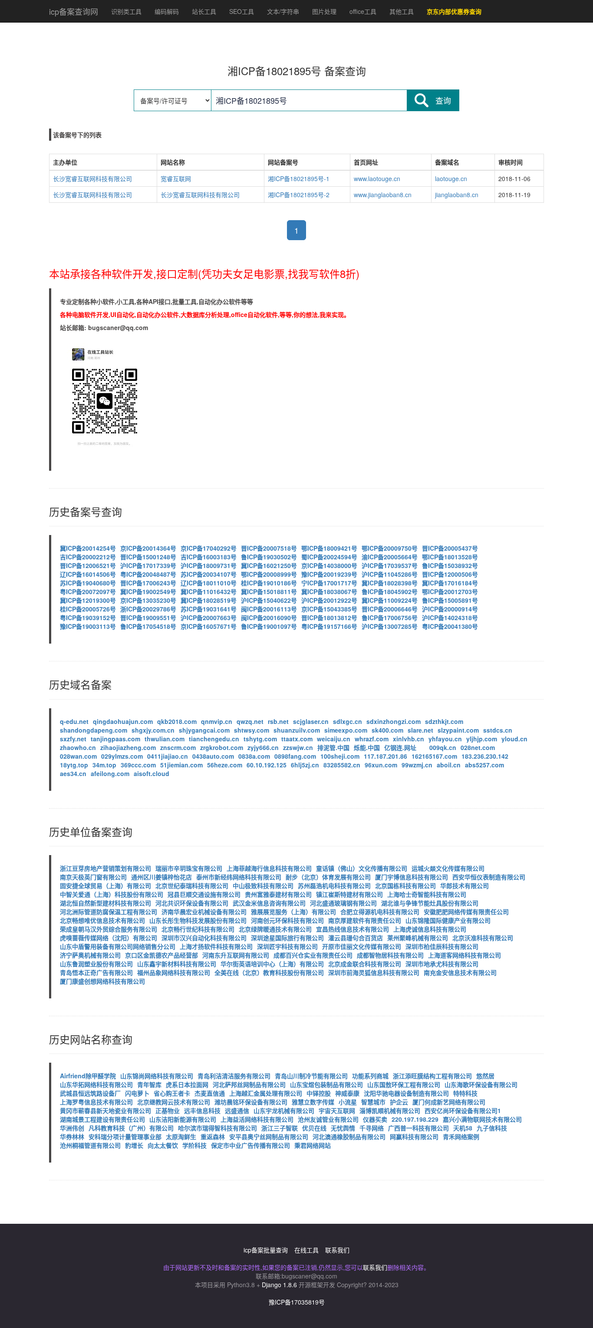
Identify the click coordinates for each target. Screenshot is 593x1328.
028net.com (478, 747)
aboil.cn (449, 764)
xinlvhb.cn (408, 738)
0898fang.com (295, 756)
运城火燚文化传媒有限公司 (448, 868)
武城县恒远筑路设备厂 (90, 1093)
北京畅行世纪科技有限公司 (197, 929)
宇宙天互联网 (337, 1110)
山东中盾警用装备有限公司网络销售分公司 (117, 946)
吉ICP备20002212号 (88, 556)
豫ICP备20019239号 (329, 574)
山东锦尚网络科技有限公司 (156, 1075)
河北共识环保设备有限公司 (191, 903)
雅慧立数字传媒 (313, 1101)
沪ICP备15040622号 (269, 600)
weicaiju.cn (333, 738)
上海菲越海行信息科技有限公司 (269, 868)
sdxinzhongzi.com (393, 721)
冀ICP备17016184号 (450, 582)
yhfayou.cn (445, 738)
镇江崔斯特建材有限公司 (349, 894)
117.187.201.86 (385, 756)
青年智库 (149, 1084)
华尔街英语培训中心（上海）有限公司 (272, 963)
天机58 (462, 1127)
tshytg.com (260, 738)
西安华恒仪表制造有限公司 (488, 876)
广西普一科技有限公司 (418, 1127)
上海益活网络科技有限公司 (257, 1119)
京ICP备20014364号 (148, 548)
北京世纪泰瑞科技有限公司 (191, 885)
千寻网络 (371, 1127)
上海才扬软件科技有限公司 (216, 946)
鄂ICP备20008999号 (269, 574)
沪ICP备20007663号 (209, 617)
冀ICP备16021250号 (269, 565)
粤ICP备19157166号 (329, 626)
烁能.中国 (367, 747)
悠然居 (485, 1075)
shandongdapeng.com (93, 730)
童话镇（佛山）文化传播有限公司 (361, 868)
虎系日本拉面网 (187, 1084)
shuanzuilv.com (296, 730)
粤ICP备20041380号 (450, 626)
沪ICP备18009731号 (209, 565)
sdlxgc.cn (347, 721)
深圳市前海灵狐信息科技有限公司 (373, 972)
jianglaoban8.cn (456, 194)
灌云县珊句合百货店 (355, 937)
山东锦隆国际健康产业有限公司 (448, 920)
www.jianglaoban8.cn (383, 194)
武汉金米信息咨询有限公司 (269, 903)
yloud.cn (514, 738)
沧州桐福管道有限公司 (90, 1145)
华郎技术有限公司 (464, 885)
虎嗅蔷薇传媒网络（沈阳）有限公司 (108, 937)
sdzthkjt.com (444, 721)
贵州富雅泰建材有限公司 (278, 894)
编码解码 (167, 11)
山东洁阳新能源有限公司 (182, 1119)
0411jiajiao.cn (167, 756)
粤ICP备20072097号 (88, 591)
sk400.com (387, 730)
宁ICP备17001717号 (329, 582)
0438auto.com (213, 756)
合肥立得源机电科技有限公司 (379, 911)
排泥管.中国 (333, 747)
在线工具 (306, 1249)
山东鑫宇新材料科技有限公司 (176, 963)
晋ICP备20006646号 (390, 609)
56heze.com (224, 764)
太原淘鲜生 (181, 1136)
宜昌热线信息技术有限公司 (352, 929)
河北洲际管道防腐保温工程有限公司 (108, 911)
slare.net (420, 730)
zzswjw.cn (298, 747)
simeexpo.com (345, 730)
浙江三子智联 (279, 1127)
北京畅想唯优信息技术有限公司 (102, 920)
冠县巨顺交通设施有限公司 (204, 894)
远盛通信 (237, 1110)
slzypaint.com (458, 730)
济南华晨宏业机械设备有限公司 (204, 911)
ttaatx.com (297, 738)
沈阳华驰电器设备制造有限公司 (406, 1093)
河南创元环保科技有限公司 (287, 920)
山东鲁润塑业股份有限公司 (96, 963)
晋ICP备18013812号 (329, 617)
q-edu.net (74, 721)
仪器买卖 (375, 1119)
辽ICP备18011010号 (209, 582)
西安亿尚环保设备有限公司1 (463, 1110)
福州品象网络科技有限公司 (173, 972)
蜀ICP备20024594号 (329, 556)
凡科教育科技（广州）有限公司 (131, 1127)
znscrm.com (178, 747)
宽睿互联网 (176, 178)
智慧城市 (373, 1101)
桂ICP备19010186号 (269, 582)
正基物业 (167, 1110)
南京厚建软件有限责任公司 (364, 920)
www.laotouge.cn (377, 178)
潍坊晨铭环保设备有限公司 (250, 1101)
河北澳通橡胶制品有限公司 (349, 1136)
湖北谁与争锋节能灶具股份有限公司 (429, 903)
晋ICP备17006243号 (148, 582)
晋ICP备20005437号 (450, 548)
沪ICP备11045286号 (390, 574)
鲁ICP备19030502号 (269, 556)
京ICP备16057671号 (209, 626)
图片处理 (324, 11)
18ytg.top (74, 764)
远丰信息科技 (202, 1110)
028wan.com (78, 756)
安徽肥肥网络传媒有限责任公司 (466, 911)
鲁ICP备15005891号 (450, 600)
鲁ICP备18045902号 (390, 591)
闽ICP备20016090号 (269, 617)
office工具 (362, 11)
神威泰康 (347, 1093)
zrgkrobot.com (221, 747)
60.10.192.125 (267, 764)
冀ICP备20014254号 (88, 548)
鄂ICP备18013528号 (450, 556)
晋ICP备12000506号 (450, 574)
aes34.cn (73, 773)
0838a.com (254, 756)
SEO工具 (241, 11)
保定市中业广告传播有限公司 (250, 1145)
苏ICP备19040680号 (88, 582)
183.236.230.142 (484, 756)
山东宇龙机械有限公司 (284, 1110)
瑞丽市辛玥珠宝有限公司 (188, 868)
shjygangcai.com (204, 730)
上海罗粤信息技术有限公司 (96, 1101)
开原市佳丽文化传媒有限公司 (361, 946)
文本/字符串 (283, 11)
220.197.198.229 (415, 1119)
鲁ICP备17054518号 (148, 626)
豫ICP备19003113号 (88, 626)
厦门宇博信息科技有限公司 (411, 876)
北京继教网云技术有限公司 (173, 1101)
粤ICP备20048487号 (148, 574)
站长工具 (204, 11)
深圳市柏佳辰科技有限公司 (441, 946)
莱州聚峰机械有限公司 (417, 937)
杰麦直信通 (209, 1093)
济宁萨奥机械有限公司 (90, 955)
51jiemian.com (181, 764)
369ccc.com (138, 764)
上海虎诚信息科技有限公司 (429, 929)
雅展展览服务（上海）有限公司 (293, 911)
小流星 (348, 1101)
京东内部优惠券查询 (454, 11)
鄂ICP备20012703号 (450, 591)
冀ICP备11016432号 (209, 591)
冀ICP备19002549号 (148, 591)
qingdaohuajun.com (123, 721)
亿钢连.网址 (400, 747)
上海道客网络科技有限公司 (464, 955)
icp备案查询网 (73, 11)
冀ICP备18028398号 (390, 582)
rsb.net (278, 721)
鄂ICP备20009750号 (390, 548)
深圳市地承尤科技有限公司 (441, 963)
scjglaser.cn (311, 721)
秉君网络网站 (312, 1145)
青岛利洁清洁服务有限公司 (234, 1075)
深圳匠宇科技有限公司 (287, 946)
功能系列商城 (370, 1075)
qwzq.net (250, 721)
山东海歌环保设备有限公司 (481, 1084)
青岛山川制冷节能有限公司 (311, 1075)
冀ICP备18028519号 (209, 600)
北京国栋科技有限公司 (405, 885)
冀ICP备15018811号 (269, 591)
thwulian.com (164, 738)
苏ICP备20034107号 (209, 574)
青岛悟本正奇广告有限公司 (96, 972)
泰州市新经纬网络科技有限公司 (238, 876)
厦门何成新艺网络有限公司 (448, 1101)
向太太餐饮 (163, 1145)
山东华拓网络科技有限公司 (96, 1084)
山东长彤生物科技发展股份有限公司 (198, 920)
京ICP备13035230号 (148, 600)
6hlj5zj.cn (305, 764)
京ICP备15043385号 (329, 609)
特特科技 (465, 1093)
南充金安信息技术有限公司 (460, 972)
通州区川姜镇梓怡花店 (161, 876)
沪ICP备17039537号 (390, 565)
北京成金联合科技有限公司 (364, 963)
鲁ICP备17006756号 (390, 617)
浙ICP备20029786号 (148, 609)
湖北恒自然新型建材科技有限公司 (105, 903)
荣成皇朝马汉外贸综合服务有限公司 (108, 929)
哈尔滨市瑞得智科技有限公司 (217, 1127)
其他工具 (401, 11)
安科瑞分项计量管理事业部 (125, 1136)
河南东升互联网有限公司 (235, 955)
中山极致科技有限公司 (263, 885)
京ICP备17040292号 (209, 548)
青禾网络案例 (461, 1136)
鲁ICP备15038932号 (450, 565)
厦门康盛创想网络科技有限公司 (102, 981)
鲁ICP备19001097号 (269, 626)
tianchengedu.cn (214, 738)
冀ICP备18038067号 (329, 591)
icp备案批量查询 (266, 1249)
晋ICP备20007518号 (269, 548)
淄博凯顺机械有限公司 (389, 1110)
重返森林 (213, 1136)
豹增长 (134, 1145)
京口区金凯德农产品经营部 (161, 955)
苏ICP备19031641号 (209, 609)
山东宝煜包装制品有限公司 (326, 1084)
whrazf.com (372, 738)
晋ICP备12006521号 (88, 565)
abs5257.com (484, 764)
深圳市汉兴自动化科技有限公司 (204, 937)
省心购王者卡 (172, 1093)
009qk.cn (442, 747)
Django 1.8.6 (279, 1284)
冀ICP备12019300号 (88, 600)
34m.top (104, 764)
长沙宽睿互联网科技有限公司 (92, 178)
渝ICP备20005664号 (390, 556)
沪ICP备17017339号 (148, 565)
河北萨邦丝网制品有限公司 (249, 1084)
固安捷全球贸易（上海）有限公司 (105, 885)
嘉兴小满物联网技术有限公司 (482, 1119)
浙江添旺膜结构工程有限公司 (432, 1075)
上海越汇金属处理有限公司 (265, 1093)
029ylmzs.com (122, 756)
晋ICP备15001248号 (148, 556)
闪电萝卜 (137, 1093)
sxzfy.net (73, 738)
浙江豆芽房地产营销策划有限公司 (105, 868)
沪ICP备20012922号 (329, 600)
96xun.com (381, 764)
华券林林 (72, 1136)
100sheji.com (339, 756)
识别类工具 (126, 11)
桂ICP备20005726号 (88, 609)
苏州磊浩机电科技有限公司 (334, 885)
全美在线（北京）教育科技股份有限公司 (269, 972)
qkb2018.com (177, 721)
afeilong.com (110, 773)
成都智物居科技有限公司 (390, 955)
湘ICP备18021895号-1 (298, 178)
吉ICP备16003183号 (209, 556)
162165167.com (434, 756)
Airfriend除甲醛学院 (88, 1075)
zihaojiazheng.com (128, 747)
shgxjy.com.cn (153, 730)
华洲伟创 (72, 1127)
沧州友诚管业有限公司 (328, 1119)
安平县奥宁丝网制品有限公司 (268, 1136)
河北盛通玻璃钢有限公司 (343, 903)
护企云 (399, 1101)
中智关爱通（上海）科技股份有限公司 (111, 894)
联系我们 (337, 1249)
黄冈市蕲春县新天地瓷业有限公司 (105, 1110)
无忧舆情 (343, 1127)
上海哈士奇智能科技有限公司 (426, 894)
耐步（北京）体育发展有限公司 (328, 876)
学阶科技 (194, 1145)
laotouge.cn (451, 178)
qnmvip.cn (216, 721)
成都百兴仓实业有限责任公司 (313, 955)
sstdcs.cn (497, 730)
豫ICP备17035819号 (297, 1302)
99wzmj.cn (417, 764)
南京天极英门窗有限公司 (93, 876)
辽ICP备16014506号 (88, 574)
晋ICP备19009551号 (148, 617)
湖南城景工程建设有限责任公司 (102, 1119)
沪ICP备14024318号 (450, 617)
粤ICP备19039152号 (88, 617)
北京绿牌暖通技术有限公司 (275, 929)
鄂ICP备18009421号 (329, 548)
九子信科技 (492, 1127)
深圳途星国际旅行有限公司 (287, 937)
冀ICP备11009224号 (390, 600)
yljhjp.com (481, 738)
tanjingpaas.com (115, 738)
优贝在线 (314, 1127)
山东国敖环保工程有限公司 (403, 1084)
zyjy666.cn (263, 747)
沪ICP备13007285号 (390, 626)
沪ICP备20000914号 (450, 609)
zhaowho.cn (78, 747)
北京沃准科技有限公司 (482, 937)
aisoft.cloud (151, 773)
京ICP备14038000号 (329, 565)
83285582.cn (341, 764)
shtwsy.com (251, 730)
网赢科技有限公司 (414, 1136)
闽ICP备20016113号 (269, 609)
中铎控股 (318, 1093)
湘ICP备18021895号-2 (298, 194)
